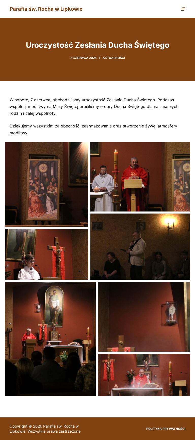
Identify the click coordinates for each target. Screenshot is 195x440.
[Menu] (183, 9)
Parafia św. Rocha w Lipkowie (46, 9)
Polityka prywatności (165, 429)
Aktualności (114, 58)
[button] (46, 184)
